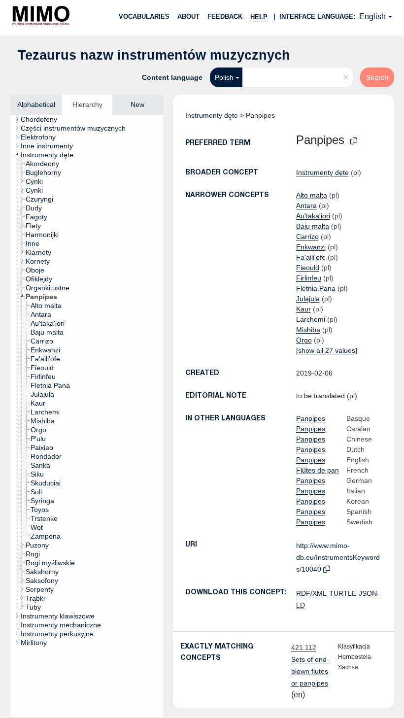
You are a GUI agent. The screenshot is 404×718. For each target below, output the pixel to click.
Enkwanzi (311, 247)
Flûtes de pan (317, 470)
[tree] (86, 416)
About (188, 16)
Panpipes (310, 418)
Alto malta (311, 195)
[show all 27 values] (326, 350)
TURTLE (342, 593)
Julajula (308, 299)
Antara (306, 205)
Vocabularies (144, 16)
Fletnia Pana (316, 288)
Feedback (224, 16)
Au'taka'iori (313, 216)
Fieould (307, 268)
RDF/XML (311, 593)
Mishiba (308, 330)
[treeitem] (43, 119)
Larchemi (310, 319)
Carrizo (307, 236)
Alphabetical (36, 104)
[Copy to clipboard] (353, 141)
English (372, 16)
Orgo (304, 340)
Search (377, 77)
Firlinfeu (308, 278)
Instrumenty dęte (211, 115)
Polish (224, 77)
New (137, 104)
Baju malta (312, 226)
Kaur (303, 309)
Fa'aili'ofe (311, 257)
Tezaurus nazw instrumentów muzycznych (154, 55)
